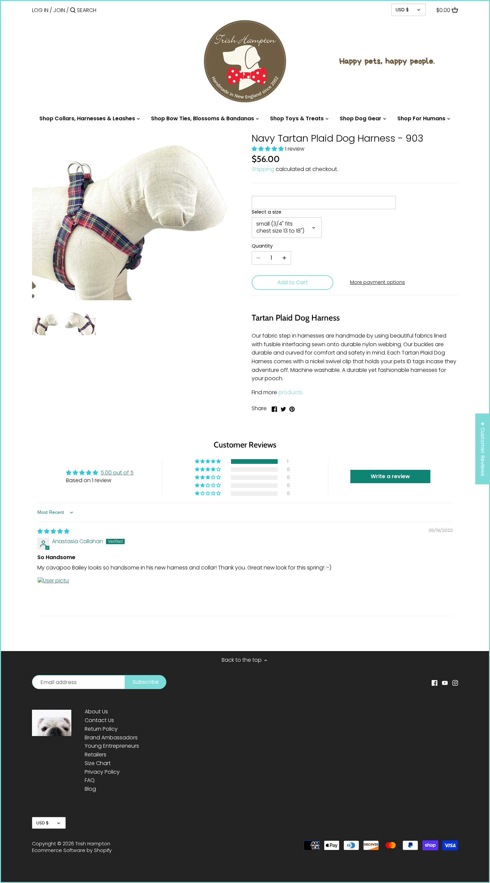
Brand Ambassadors (111, 737)
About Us (96, 711)
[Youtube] (445, 682)
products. (290, 392)
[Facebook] (434, 682)
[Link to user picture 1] (53, 593)
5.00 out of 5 (117, 472)
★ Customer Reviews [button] (483, 449)
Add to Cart (292, 282)
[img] (53, 531)
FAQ (90, 780)
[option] (46, 323)
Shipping (263, 169)
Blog (90, 789)
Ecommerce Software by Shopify (72, 850)
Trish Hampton (92, 843)
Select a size (266, 212)
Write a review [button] (390, 476)
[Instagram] (455, 682)
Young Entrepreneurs (112, 746)
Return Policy (101, 729)
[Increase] (284, 258)
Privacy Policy (102, 772)
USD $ (402, 9)
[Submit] (73, 11)
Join (59, 10)
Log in (40, 10)
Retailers (95, 754)
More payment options (377, 282)
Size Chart (98, 763)
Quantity (262, 246)
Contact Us (99, 720)
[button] (268, 149)
